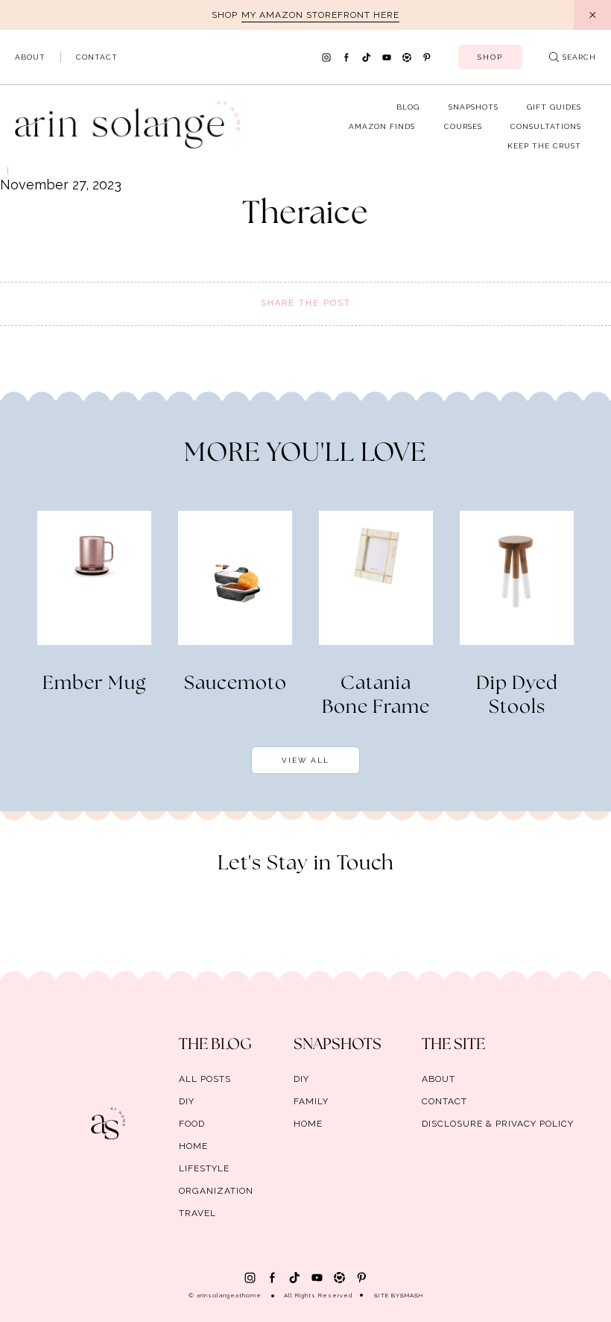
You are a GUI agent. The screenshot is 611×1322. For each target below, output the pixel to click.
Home (193, 1146)
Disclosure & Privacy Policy (498, 1123)
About (30, 57)
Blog (408, 107)
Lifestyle (204, 1168)
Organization (216, 1191)
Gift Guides (554, 107)
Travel (197, 1213)
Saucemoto (235, 683)
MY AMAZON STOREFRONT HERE (320, 15)
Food (192, 1123)
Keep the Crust (544, 146)
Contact (97, 57)
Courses (463, 126)
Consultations (545, 126)
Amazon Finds (382, 126)
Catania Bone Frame (376, 695)
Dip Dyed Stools (517, 695)
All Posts (205, 1079)
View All (305, 760)
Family (311, 1101)
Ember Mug (94, 683)
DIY (186, 1101)
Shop (490, 57)
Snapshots (473, 107)
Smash (411, 1295)
